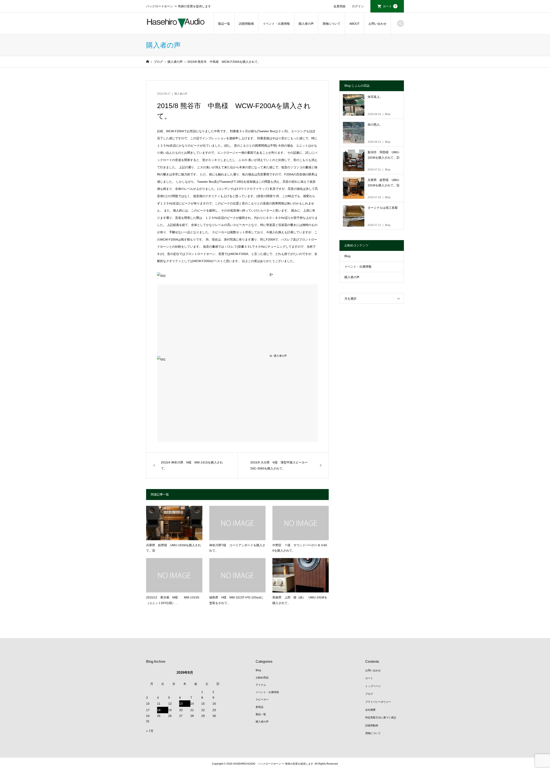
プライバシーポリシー (378, 701)
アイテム (261, 684)
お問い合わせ (377, 23)
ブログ (369, 693)
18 (158, 710)
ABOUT (354, 23)
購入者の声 (306, 23)
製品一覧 (224, 23)
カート (389, 6)
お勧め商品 (262, 677)
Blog (347, 256)
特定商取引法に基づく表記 (380, 717)
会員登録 (339, 6)
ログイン (358, 6)
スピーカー (262, 699)
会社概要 (370, 709)
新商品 (259, 707)
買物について (331, 23)
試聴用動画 (246, 23)
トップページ (373, 686)
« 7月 (149, 731)
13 (181, 703)
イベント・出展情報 (276, 23)
